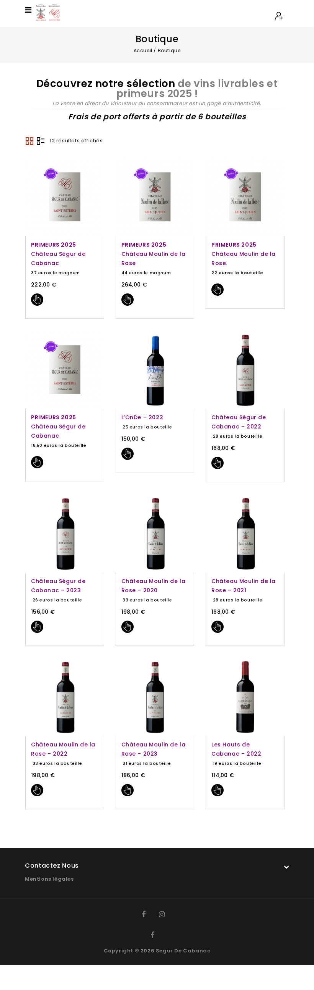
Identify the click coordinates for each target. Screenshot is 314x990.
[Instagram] (165, 914)
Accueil (143, 50)
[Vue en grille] (29, 141)
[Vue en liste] (40, 141)
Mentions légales (49, 879)
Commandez (37, 299)
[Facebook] (148, 914)
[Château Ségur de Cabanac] (47, 12)
